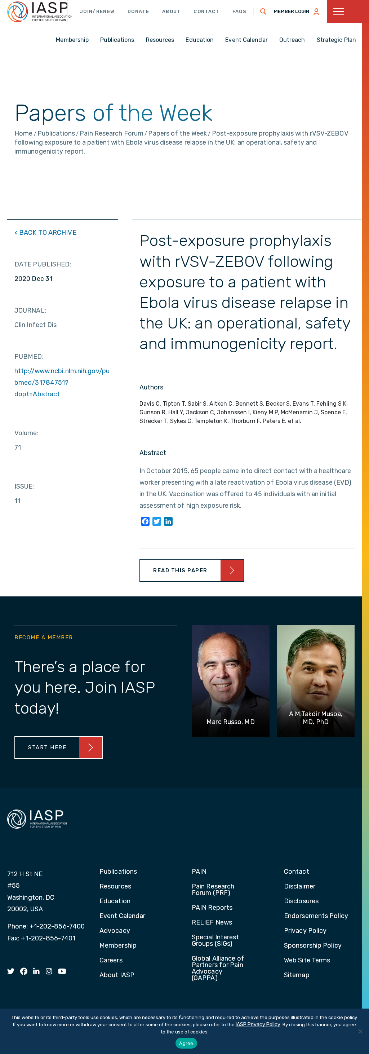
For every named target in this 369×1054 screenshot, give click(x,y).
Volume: (26, 433)
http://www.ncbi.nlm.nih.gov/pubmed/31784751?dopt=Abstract (62, 382)
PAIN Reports (212, 908)
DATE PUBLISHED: (42, 264)
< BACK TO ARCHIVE (45, 233)
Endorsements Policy (316, 916)
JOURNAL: (30, 310)
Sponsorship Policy (313, 945)
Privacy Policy (305, 931)
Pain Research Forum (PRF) (213, 890)
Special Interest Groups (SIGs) (215, 941)
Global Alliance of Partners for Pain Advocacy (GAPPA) (218, 968)
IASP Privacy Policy (258, 1025)
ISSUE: (24, 486)
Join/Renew (97, 11)
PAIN (199, 872)
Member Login (291, 11)
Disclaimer (299, 886)
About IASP (116, 975)
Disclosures (301, 901)
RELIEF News (212, 922)
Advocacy (114, 931)
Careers (111, 960)
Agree (186, 1043)
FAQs (239, 11)
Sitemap (297, 975)
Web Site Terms (307, 960)
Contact (206, 11)
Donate (138, 11)
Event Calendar (122, 916)
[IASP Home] (39, 11)
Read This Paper (180, 570)
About (171, 11)
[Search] (263, 11)
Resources (115, 886)
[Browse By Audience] (348, 11)
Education (114, 901)
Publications (118, 872)
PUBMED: (29, 357)
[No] (360, 1031)
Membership (118, 945)
